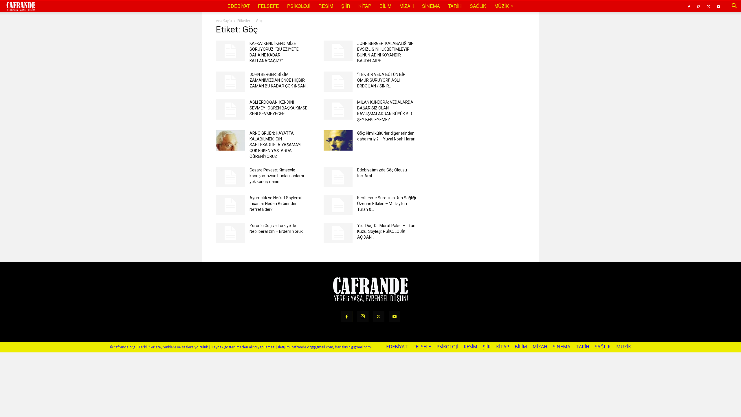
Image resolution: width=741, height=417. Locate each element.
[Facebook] (689, 6)
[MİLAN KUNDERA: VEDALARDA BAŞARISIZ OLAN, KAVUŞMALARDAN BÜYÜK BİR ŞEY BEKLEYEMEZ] (338, 109)
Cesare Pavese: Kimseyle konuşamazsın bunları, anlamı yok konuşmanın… (277, 176)
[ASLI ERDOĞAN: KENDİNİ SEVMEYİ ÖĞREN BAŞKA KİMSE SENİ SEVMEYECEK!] (230, 109)
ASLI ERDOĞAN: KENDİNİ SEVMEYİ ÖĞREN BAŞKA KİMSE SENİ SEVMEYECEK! (278, 108)
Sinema (431, 6)
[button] (734, 6)
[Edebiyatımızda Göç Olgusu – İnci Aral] (338, 177)
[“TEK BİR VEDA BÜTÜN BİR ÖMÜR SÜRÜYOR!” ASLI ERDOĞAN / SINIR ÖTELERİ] (338, 82)
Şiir (345, 6)
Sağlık (478, 6)
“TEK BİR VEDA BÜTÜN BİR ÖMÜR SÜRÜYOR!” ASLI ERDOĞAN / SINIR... (381, 80)
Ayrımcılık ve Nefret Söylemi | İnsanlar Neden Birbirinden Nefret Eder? (276, 203)
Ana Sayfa (224, 20)
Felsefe (268, 6)
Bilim (385, 6)
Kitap (364, 6)
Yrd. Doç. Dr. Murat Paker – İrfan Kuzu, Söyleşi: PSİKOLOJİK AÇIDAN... (386, 231)
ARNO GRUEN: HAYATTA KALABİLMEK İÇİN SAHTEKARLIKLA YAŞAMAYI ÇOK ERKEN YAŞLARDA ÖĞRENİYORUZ (275, 145)
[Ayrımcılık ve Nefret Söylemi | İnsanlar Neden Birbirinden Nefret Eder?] (230, 205)
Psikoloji (298, 6)
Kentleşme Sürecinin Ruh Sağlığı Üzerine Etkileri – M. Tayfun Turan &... (386, 203)
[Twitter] (708, 6)
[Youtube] (718, 6)
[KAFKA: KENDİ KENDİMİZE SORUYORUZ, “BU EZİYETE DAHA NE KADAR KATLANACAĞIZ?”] (230, 51)
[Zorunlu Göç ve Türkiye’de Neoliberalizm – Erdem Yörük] (230, 233)
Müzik (501, 6)
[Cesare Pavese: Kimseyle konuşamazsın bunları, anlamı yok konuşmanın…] (230, 177)
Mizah (406, 6)
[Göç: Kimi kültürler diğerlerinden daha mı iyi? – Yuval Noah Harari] (338, 140)
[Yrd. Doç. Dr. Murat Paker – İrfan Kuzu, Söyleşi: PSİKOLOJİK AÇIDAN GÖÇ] (338, 233)
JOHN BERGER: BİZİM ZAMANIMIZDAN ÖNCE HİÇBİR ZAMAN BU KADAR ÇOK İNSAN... (279, 80)
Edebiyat (239, 6)
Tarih (455, 6)
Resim (325, 6)
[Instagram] (698, 6)
